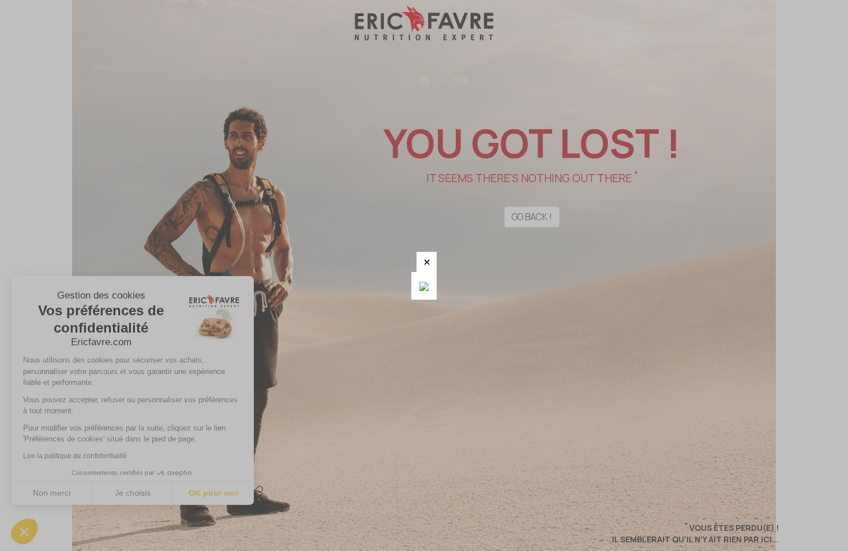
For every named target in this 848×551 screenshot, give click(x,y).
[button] (427, 262)
